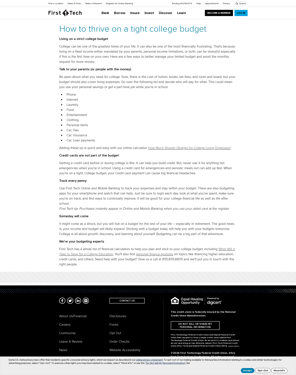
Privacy (226, 3)
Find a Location (55, 3)
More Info (279, 371)
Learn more (233, 346)
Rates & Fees (74, 3)
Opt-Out (262, 371)
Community (67, 333)
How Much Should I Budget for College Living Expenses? (189, 148)
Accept (247, 371)
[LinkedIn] (78, 301)
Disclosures (117, 316)
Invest (149, 13)
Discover (165, 13)
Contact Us (127, 300)
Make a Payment (93, 3)
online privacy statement (149, 360)
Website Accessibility (124, 350)
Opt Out (115, 333)
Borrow (119, 13)
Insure (135, 13)
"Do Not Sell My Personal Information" (165, 363)
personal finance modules (154, 254)
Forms (113, 325)
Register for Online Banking (119, 3)
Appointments (212, 3)
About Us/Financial (73, 316)
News (63, 350)
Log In (241, 12)
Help (198, 3)
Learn (181, 13)
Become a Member (218, 12)
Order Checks (119, 342)
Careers (64, 325)
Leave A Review (70, 342)
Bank (105, 13)
